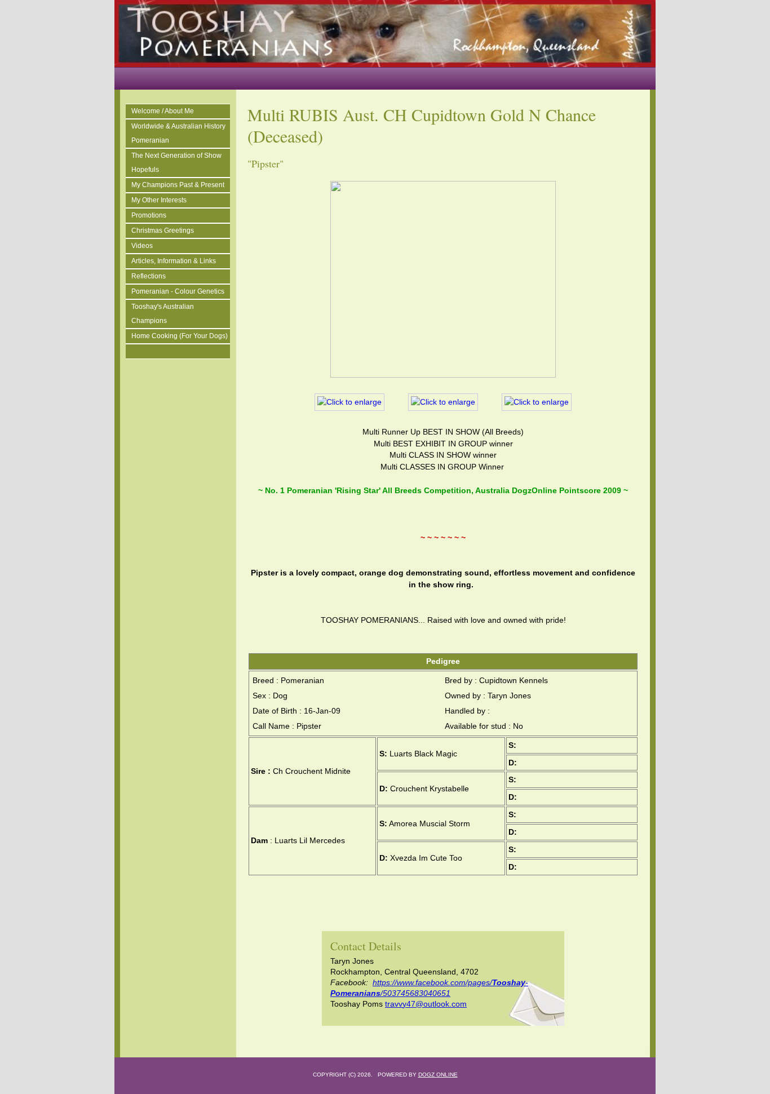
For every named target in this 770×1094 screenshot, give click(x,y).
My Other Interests (159, 200)
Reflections (148, 276)
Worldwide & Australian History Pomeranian (178, 133)
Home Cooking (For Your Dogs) (179, 336)
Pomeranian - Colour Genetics (177, 291)
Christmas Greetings (162, 230)
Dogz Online (438, 1074)
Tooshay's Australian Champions (162, 314)
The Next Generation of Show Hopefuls (176, 163)
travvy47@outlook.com (426, 1003)
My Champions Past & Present (177, 185)
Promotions (148, 215)
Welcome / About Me (162, 111)
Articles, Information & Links (173, 261)
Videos (142, 246)
